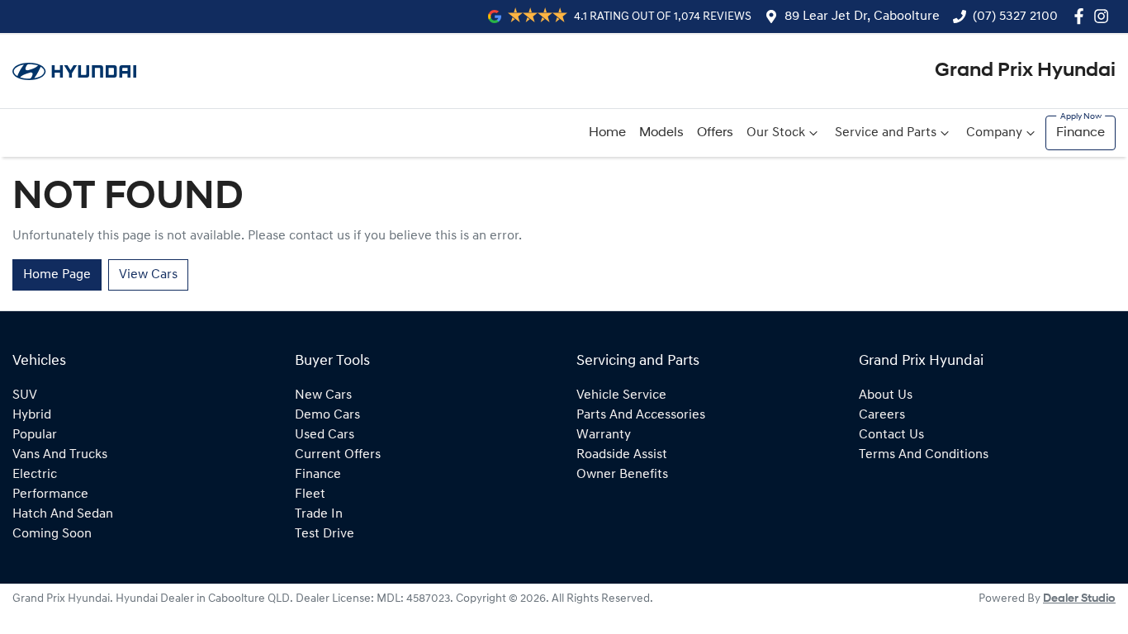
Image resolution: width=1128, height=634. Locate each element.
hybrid (31, 415)
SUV (24, 395)
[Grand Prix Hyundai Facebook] (1082, 16)
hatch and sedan (62, 514)
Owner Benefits (622, 474)
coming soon (52, 534)
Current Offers (338, 454)
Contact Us (891, 435)
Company (994, 133)
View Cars (148, 275)
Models (661, 133)
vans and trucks (59, 454)
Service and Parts (885, 133)
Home (607, 133)
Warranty (603, 435)
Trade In (319, 514)
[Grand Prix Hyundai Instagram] (1104, 16)
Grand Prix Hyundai (1025, 71)
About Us (885, 395)
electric (34, 474)
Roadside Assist (621, 454)
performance (50, 494)
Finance (1080, 133)
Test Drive (324, 534)
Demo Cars (327, 415)
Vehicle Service (621, 395)
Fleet (310, 494)
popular (34, 435)
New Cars (323, 395)
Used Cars (324, 435)
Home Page (57, 275)
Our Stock (775, 133)
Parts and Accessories (640, 415)
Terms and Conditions (923, 454)
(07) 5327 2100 (1015, 16)
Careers (882, 415)
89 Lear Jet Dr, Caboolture (862, 16)
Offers (715, 133)
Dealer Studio (1079, 599)
